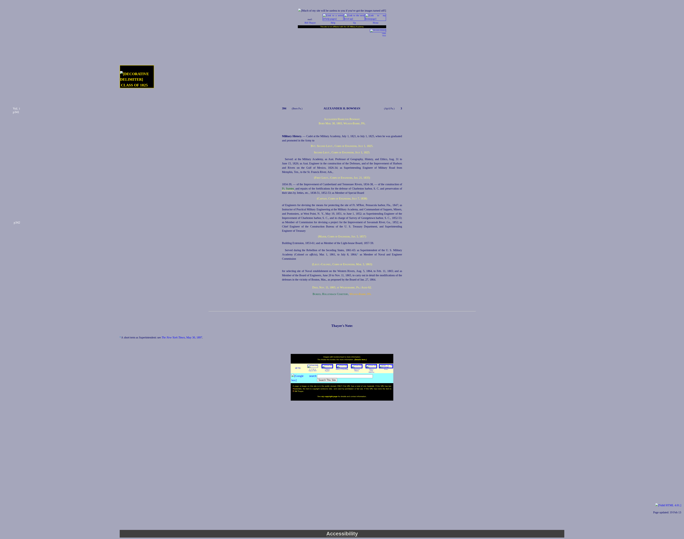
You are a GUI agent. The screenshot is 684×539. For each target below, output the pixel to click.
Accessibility (342, 534)
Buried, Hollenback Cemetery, (331, 294)
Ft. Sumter (288, 188)
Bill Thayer (310, 23)
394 (284, 108)
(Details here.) (360, 360)
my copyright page (329, 396)
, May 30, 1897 (182, 337)
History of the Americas (371, 371)
